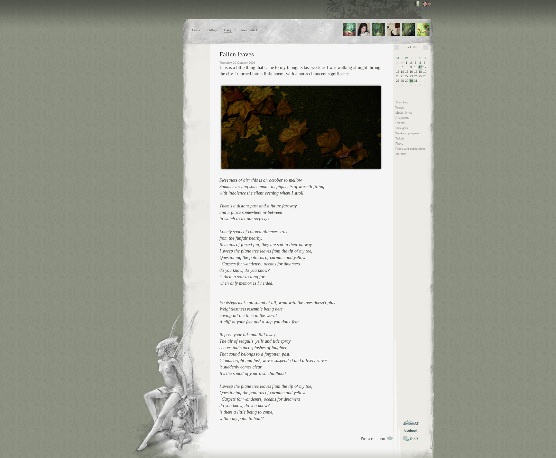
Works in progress (407, 133)
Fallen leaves (236, 54)
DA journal (402, 117)
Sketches (401, 102)
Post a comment (373, 438)
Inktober (400, 154)
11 (420, 67)
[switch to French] (418, 3)
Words (399, 107)
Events (400, 123)
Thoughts (401, 128)
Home (196, 30)
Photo (399, 143)
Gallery (212, 30)
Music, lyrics (403, 112)
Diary (227, 30)
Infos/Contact (248, 30)
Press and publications (410, 148)
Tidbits (399, 138)
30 (411, 80)
